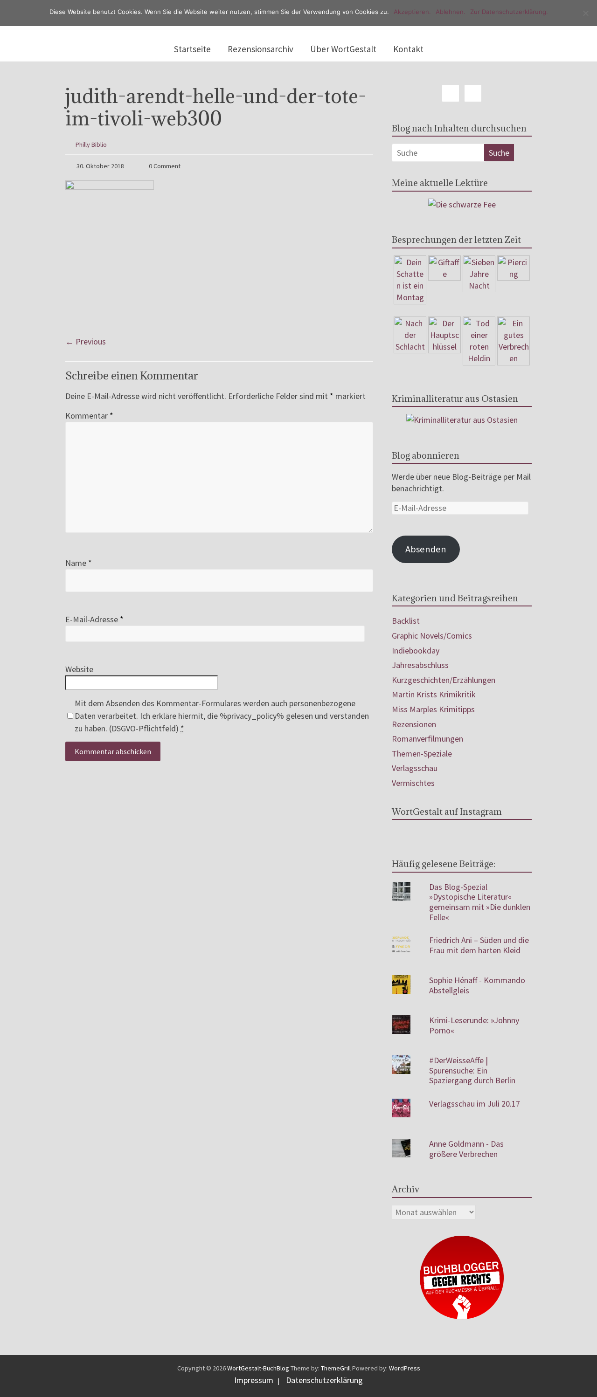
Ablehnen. (450, 11)
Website (79, 669)
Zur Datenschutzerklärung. (509, 11)
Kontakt (408, 49)
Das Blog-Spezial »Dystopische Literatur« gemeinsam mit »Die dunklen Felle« (479, 901)
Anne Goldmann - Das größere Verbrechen (466, 1148)
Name (78, 562)
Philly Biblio (91, 144)
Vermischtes (413, 783)
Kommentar (89, 415)
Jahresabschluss (420, 665)
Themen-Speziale (422, 753)
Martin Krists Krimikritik (434, 694)
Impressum (253, 1380)
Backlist (406, 620)
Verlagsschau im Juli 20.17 (474, 1103)
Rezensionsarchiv (260, 49)
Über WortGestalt (343, 49)
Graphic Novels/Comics (432, 635)
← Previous (85, 341)
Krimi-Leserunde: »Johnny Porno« (474, 1025)
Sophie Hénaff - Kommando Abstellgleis (477, 985)
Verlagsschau (414, 768)
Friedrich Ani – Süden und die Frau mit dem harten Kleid (479, 945)
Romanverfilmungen (427, 738)
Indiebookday (415, 650)
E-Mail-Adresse (94, 619)
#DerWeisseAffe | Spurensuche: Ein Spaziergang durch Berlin (472, 1070)
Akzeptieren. (412, 11)
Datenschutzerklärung (324, 1380)
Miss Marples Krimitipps (433, 709)
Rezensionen (414, 724)
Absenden (425, 549)
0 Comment (163, 166)
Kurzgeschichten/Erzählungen (443, 679)
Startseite (192, 49)
